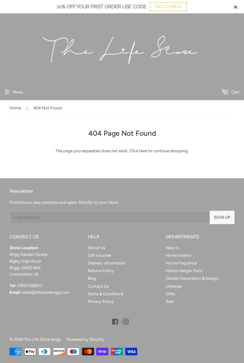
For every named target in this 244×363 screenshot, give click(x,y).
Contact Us (98, 286)
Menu (18, 92)
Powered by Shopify (85, 339)
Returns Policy (101, 270)
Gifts (170, 293)
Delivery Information (106, 263)
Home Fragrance (181, 263)
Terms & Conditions (105, 293)
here (143, 150)
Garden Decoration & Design (192, 278)
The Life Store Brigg (42, 339)
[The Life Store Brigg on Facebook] (115, 322)
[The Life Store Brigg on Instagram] (126, 322)
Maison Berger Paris (184, 270)
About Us (96, 247)
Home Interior (179, 255)
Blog (92, 278)
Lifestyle (174, 286)
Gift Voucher (99, 255)
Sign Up (222, 217)
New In (172, 247)
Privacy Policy (101, 301)
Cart (234, 92)
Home (15, 108)
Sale (170, 301)
